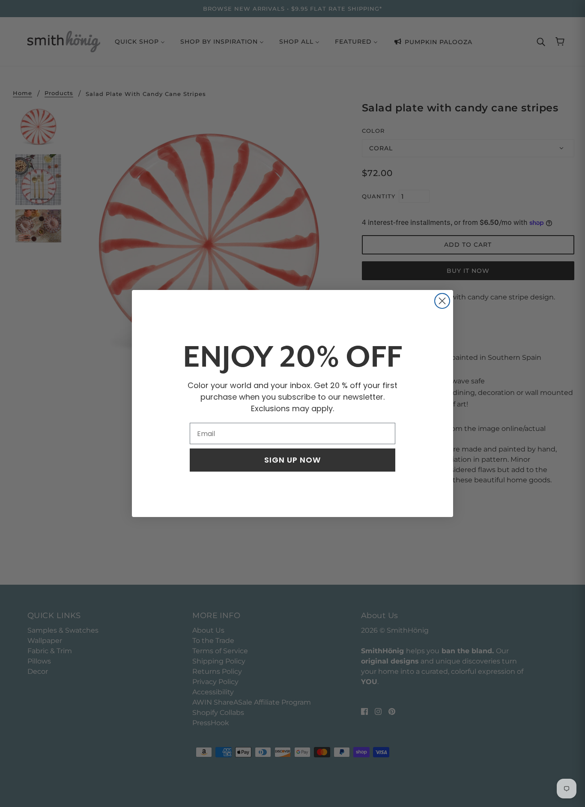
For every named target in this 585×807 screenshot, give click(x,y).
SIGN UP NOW (292, 459)
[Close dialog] (442, 300)
